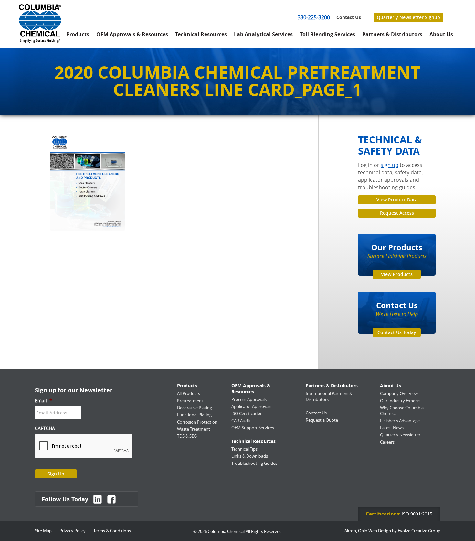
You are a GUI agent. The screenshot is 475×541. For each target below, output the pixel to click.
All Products (188, 393)
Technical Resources (201, 34)
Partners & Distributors (392, 34)
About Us (441, 34)
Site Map (43, 531)
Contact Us (348, 17)
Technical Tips (244, 449)
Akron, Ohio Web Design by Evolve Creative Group (392, 531)
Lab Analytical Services (263, 34)
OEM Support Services (252, 428)
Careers (387, 442)
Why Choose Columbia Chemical (402, 410)
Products (77, 34)
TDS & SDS (187, 436)
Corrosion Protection (197, 422)
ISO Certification (247, 413)
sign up (389, 164)
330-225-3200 (314, 17)
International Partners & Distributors (329, 396)
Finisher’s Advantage (400, 421)
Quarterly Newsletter (400, 435)
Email (43, 400)
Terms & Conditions (112, 531)
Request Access (397, 213)
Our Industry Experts (400, 400)
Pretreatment (190, 400)
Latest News (392, 428)
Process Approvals (249, 399)
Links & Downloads (249, 456)
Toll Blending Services (327, 34)
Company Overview (399, 393)
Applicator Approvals (251, 406)
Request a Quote (322, 420)
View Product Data (396, 200)
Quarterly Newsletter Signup (408, 17)
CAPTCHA (45, 428)
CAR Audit (240, 421)
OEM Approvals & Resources (132, 34)
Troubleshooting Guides (254, 463)
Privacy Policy (72, 531)
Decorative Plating (194, 408)
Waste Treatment (193, 429)
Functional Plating (194, 415)
